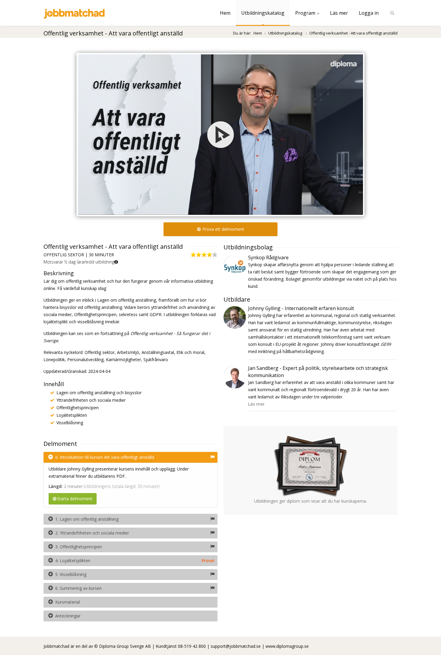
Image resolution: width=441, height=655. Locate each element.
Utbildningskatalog (262, 13)
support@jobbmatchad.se (236, 646)
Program (305, 13)
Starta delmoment (74, 498)
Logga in (369, 13)
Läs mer (339, 13)
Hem (225, 13)
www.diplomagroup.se (287, 646)
